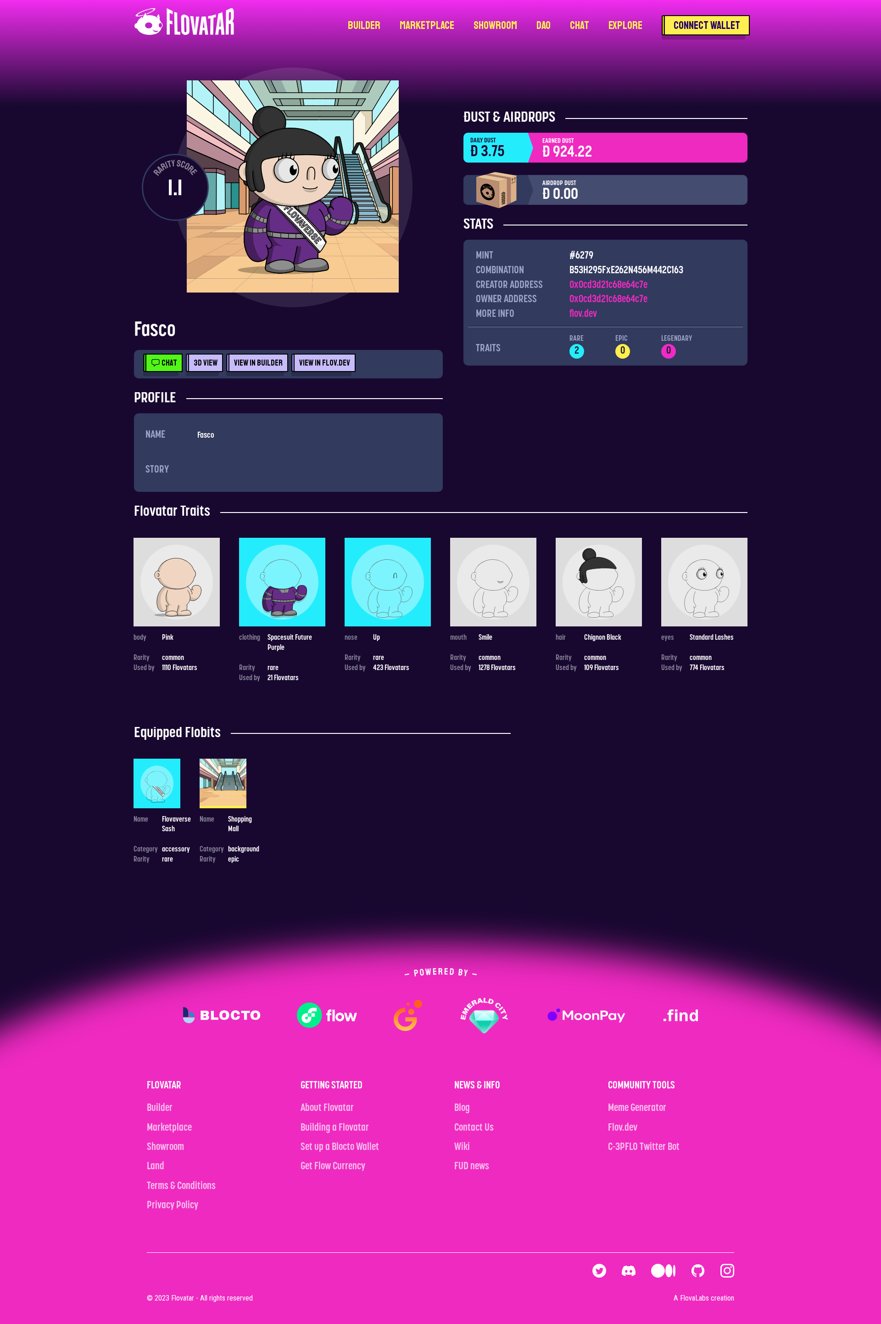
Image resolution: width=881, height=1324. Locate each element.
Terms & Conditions (181, 1186)
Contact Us (474, 1128)
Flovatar (182, 1298)
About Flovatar (327, 1108)
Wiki (462, 1147)
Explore (625, 25)
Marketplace (427, 25)
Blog (462, 1108)
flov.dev (583, 314)
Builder (364, 25)
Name (155, 435)
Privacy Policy (172, 1205)
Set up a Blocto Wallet (340, 1147)
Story (157, 470)
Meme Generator (637, 1108)
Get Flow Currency (333, 1166)
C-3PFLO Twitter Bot (644, 1147)
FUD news (471, 1166)
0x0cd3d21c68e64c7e (608, 285)
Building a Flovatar (335, 1128)
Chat (579, 25)
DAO (543, 25)
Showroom (495, 25)
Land (155, 1166)
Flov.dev (622, 1128)
